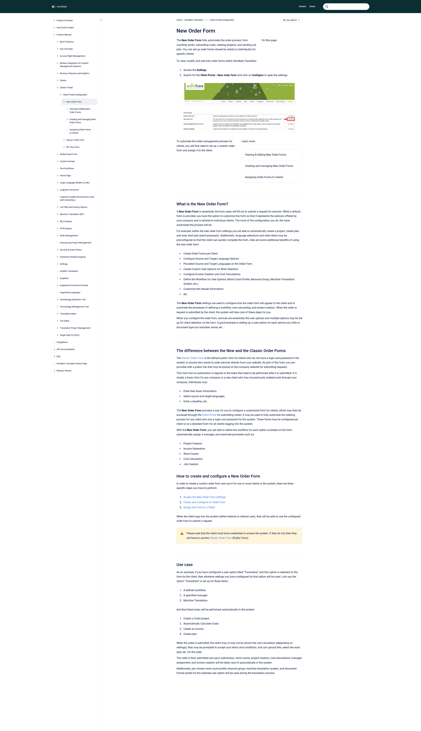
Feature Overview (65, 20)
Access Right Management (72, 56)
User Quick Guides (65, 27)
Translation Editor (68, 314)
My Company (66, 221)
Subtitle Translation (69, 271)
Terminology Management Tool (74, 306)
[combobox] (346, 6)
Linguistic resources (69, 189)
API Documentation (66, 349)
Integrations (62, 342)
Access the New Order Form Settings (204, 497)
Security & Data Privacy (71, 250)
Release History (64, 370)
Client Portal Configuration (75, 94)
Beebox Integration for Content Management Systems (74, 65)
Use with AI (291, 20)
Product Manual (64, 34)
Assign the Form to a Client (199, 507)
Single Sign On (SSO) (70, 335)
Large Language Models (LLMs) (75, 182)
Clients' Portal (66, 87)
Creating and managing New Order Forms (82, 121)
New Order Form (74, 102)
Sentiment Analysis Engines (73, 257)
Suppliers (64, 278)
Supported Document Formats (74, 285)
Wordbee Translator (193, 20)
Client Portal (209, 415)
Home (312, 6)
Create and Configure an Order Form (204, 502)
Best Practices (67, 42)
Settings (64, 264)
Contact (302, 6)
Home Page (65, 175)
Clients (63, 80)
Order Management (69, 235)
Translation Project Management (75, 328)
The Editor (64, 321)
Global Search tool (68, 154)
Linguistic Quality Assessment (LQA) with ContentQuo (77, 198)
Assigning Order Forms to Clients (80, 131)
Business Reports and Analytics (74, 73)
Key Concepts (66, 49)
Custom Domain (67, 161)
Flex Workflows (67, 168)
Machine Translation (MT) (72, 214)
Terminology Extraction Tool (73, 299)
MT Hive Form (72, 147)
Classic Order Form (75, 140)
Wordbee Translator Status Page (72, 363)
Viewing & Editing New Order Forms (79, 110)
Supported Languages (70, 292)
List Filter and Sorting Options (73, 207)
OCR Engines (66, 228)
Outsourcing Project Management (75, 242)
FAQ (58, 356)
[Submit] (327, 6)
